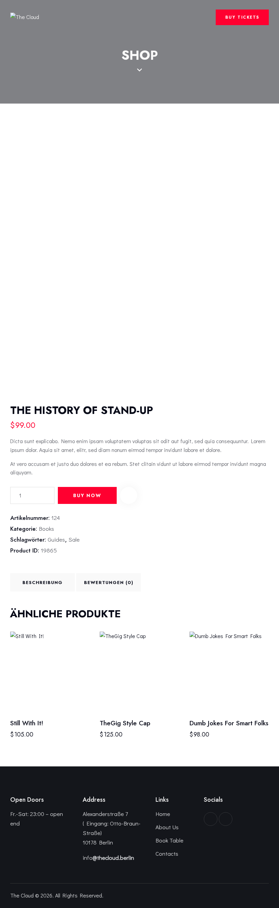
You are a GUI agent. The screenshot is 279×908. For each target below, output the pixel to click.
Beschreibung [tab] (42, 582)
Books (46, 528)
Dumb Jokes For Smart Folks (229, 723)
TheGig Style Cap (125, 723)
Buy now (87, 495)
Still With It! (26, 723)
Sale (74, 539)
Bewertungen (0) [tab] (108, 582)
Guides (56, 539)
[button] (128, 495)
